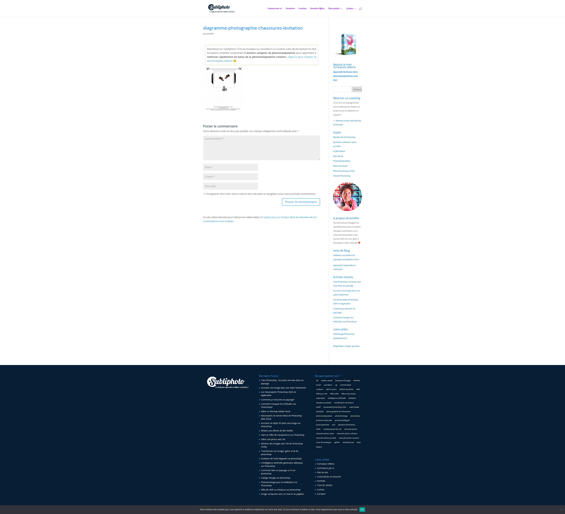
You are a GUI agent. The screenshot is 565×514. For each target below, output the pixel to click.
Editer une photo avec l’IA (273, 439)
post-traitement (322, 424)
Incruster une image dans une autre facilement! (283, 387)
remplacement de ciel (332, 429)
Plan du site (322, 472)
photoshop (355, 416)
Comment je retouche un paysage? (277, 399)
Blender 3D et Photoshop (344, 137)
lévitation (352, 398)
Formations (290, 9)
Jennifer (210, 33)
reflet (318, 429)
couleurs (319, 389)
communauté (345, 385)
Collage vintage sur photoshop (275, 477)
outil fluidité (354, 407)
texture (319, 447)
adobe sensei (327, 380)
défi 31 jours (331, 389)
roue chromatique (323, 442)
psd (333, 424)
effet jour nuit (321, 393)
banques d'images (343, 380)
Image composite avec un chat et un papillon (282, 494)
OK (362, 509)
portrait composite (324, 420)
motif (318, 407)
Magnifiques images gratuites (346, 346)
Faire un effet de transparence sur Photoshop (282, 434)
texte (359, 442)
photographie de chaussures (338, 411)
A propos (349, 9)
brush (318, 385)
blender (357, 380)
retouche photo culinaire (347, 433)
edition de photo (346, 389)
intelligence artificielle (337, 398)
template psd (348, 442)
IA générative (339, 151)
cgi (336, 385)
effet (358, 389)
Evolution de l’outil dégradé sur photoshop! (281, 458)
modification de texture (344, 402)
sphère (337, 442)
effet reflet (334, 393)
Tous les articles (324, 485)
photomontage (341, 416)
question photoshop (346, 424)
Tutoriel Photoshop (341, 175)
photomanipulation (324, 416)
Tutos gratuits (334, 9)
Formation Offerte (317, 9)
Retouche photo (340, 166)
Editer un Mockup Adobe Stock (275, 411)
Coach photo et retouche (329, 476)
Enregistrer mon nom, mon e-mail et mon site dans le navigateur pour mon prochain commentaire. (261, 193)
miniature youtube (323, 402)
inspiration (320, 398)
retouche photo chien (325, 433)
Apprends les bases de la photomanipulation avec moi (345, 76)
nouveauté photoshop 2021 (335, 407)
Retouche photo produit (343, 171)
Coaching (302, 9)
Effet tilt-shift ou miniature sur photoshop (280, 489)
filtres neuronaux (349, 393)
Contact (320, 489)
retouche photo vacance (349, 438)
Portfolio (321, 480)
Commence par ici (274, 9)
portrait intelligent (342, 420)
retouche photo (350, 429)
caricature (328, 385)
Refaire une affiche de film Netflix (277, 430)
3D (317, 380)
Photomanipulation (341, 161)
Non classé (338, 156)
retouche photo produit (326, 438)
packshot (320, 411)
